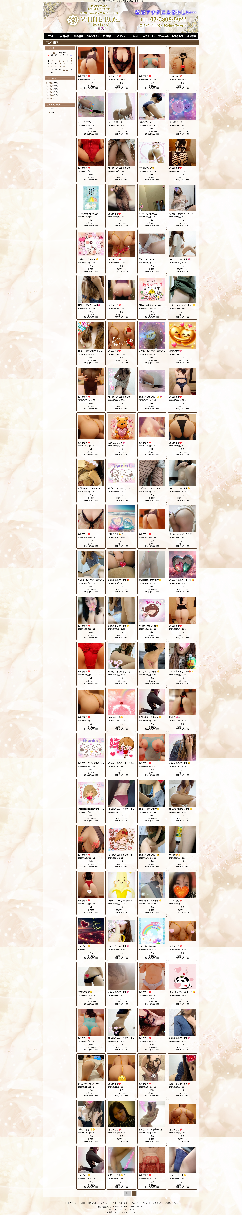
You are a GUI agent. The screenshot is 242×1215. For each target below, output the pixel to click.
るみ (48, 112)
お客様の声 (177, 36)
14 (67, 64)
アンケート (163, 36)
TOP (51, 36)
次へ (145, 1193)
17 (52, 67)
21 (67, 67)
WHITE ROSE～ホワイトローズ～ (121, 1209)
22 (71, 67)
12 (60, 64)
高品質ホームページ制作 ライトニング (121, 1212)
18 (56, 67)
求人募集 (191, 36)
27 (64, 70)
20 (64, 67)
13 (64, 64)
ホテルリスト (149, 36)
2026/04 (50, 95)
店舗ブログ (135, 36)
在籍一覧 (65, 36)
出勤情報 (79, 36)
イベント (121, 36)
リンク (175, 1203)
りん (48, 109)
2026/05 (50, 92)
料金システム (93, 36)
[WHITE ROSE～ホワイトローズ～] (121, 17)
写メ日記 (107, 36)
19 (60, 67)
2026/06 (50, 89)
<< (54, 53)
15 (71, 64)
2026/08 (50, 83)
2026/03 (50, 98)
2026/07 (50, 86)
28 (67, 70)
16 (48, 67)
